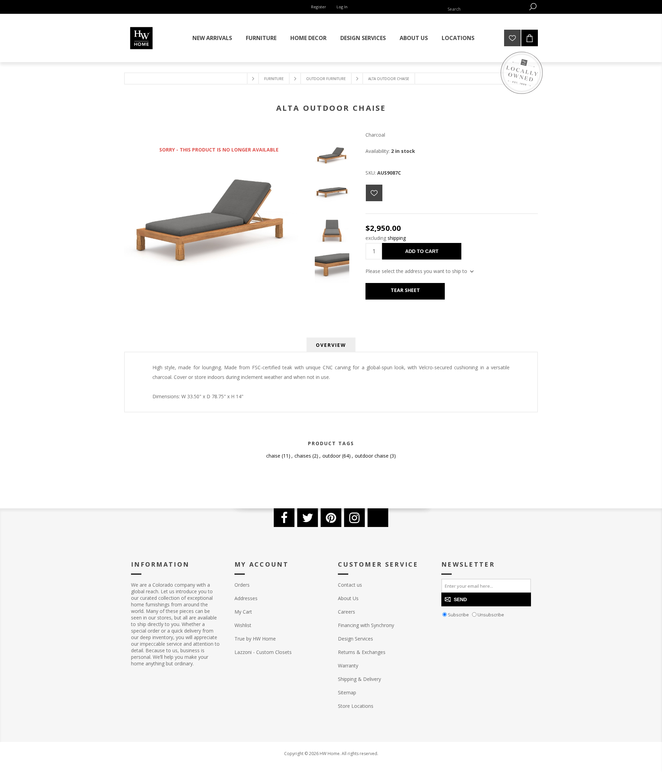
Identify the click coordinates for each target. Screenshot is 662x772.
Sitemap (347, 692)
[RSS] (378, 517)
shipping (397, 238)
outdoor (331, 455)
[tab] (331, 345)
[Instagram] (354, 517)
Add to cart (422, 251)
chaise (273, 455)
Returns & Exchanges (361, 652)
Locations (458, 38)
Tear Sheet (405, 290)
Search (533, 7)
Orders (242, 585)
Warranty (348, 665)
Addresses (246, 598)
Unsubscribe (491, 615)
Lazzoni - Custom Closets (263, 652)
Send (460, 599)
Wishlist (242, 625)
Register (318, 6)
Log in (342, 6)
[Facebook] (284, 517)
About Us (348, 598)
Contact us (350, 585)
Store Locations (355, 706)
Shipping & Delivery (359, 679)
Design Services (355, 638)
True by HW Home (255, 638)
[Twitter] (307, 517)
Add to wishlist (374, 193)
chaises (302, 455)
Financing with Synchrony (366, 625)
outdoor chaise (372, 455)
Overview (331, 345)
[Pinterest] (331, 517)
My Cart (243, 611)
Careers (346, 611)
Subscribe (458, 615)
